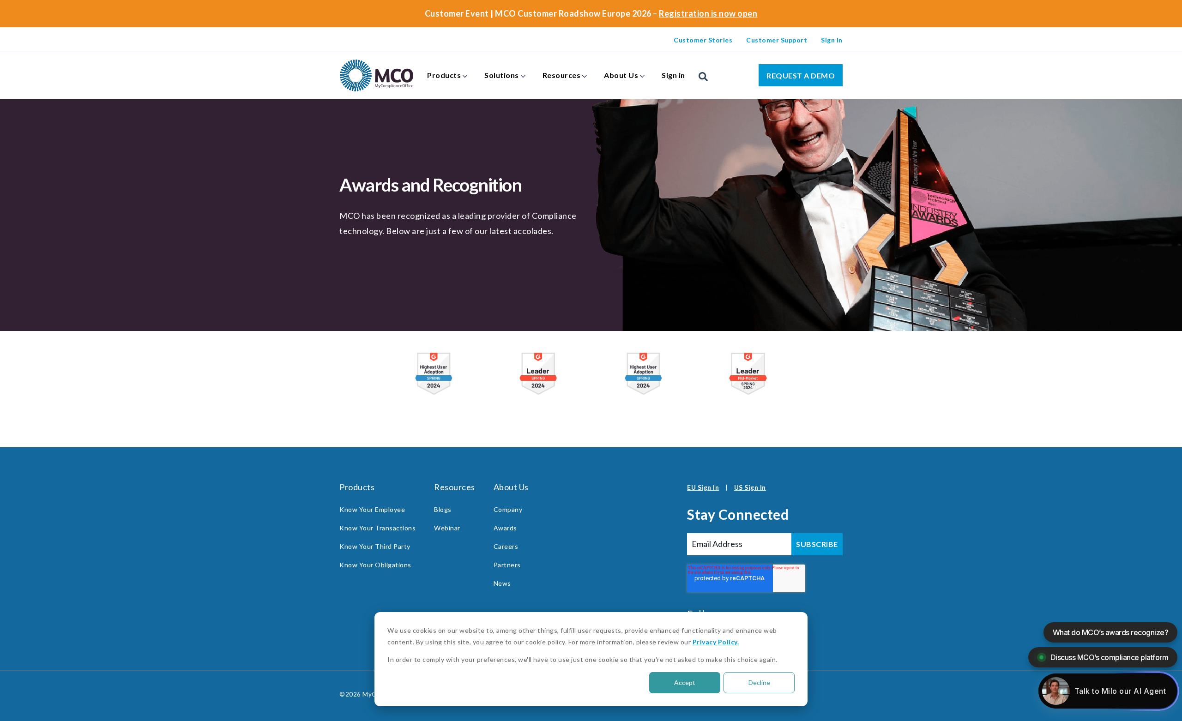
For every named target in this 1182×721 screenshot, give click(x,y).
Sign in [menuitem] (832, 40)
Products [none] (444, 75)
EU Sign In (703, 487)
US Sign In (750, 487)
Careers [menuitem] (506, 546)
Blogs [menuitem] (443, 509)
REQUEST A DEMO (800, 75)
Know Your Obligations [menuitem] (375, 565)
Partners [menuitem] (507, 565)
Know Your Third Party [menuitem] (374, 546)
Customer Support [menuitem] (776, 40)
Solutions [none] (501, 75)
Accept (684, 682)
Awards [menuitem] (505, 528)
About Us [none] (621, 75)
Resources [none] (562, 75)
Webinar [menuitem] (447, 528)
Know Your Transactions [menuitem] (377, 528)
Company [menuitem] (508, 509)
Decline (759, 682)
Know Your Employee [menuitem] (372, 509)
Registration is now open (708, 13)
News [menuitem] (502, 583)
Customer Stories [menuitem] (703, 40)
